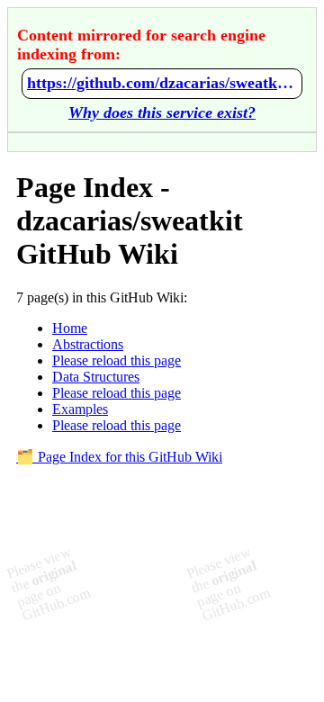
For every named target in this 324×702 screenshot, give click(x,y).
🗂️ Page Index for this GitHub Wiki (119, 456)
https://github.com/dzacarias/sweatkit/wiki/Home (162, 83)
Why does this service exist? (162, 113)
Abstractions (87, 344)
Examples (80, 409)
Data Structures (96, 376)
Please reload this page (116, 360)
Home (69, 328)
